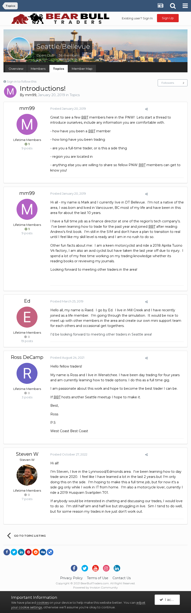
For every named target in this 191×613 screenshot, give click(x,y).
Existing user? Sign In (137, 18)
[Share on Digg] (43, 552)
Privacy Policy (71, 578)
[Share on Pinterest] (28, 552)
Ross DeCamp (27, 357)
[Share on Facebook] (6, 552)
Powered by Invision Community (95, 587)
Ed (27, 301)
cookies (43, 602)
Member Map (82, 68)
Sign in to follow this (21, 81)
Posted (68, 108)
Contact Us (122, 578)
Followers (167, 82)
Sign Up (168, 18)
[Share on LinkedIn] (21, 552)
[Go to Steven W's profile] (27, 475)
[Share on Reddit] (35, 552)
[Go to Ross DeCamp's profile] (27, 373)
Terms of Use (97, 578)
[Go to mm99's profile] (10, 91)
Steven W (27, 454)
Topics (58, 68)
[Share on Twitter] (14, 552)
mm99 (30, 95)
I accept (171, 599)
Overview (16, 68)
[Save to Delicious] (50, 552)
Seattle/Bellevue (63, 46)
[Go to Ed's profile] (27, 317)
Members (38, 68)
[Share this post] (146, 109)
